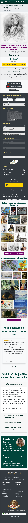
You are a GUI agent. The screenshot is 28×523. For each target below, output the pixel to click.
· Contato (4, 484)
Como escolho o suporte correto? (13, 422)
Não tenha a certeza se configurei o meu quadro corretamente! (13, 429)
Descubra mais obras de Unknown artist (14, 253)
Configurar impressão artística (15, 64)
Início (2, 5)
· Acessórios (17, 495)
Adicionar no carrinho (15, 185)
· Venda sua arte (18, 487)
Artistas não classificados (18, 5)
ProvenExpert (11, 360)
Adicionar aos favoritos (15, 86)
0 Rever (17, 89)
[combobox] (14, 104)
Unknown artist (6, 7)
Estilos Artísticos (8, 5)
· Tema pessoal (18, 486)
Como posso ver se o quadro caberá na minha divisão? (13, 416)
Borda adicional (6, 102)
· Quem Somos (5, 496)
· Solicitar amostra (19, 496)
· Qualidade (17, 489)
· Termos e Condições (6, 487)
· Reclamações (5, 495)
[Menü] (1, 1)
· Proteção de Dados (6, 489)
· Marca (3, 486)
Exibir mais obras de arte (14, 320)
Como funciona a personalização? (13, 384)
